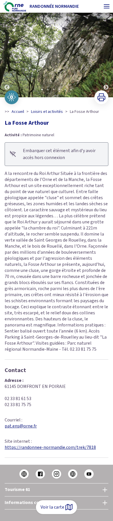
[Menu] (106, 6)
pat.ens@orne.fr (21, 426)
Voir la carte (52, 507)
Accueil (18, 112)
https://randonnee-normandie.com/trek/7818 (50, 447)
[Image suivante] (106, 55)
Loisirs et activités (47, 112)
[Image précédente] (7, 55)
